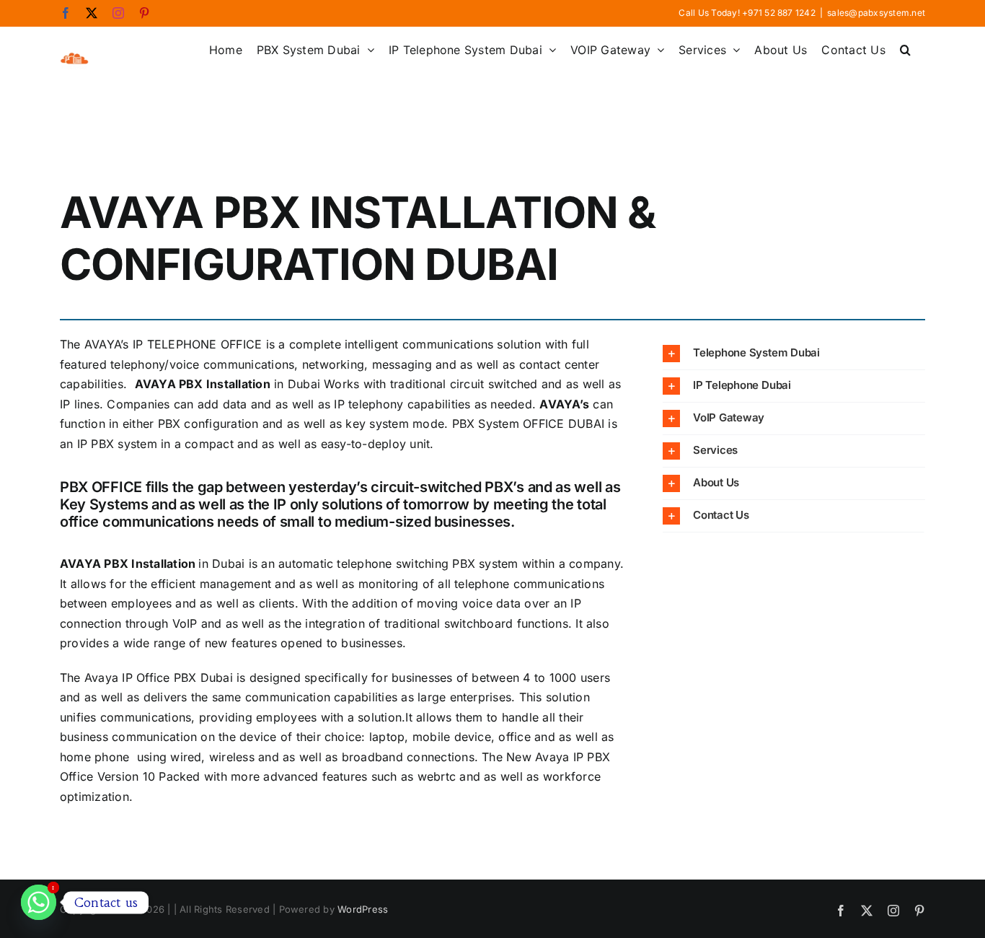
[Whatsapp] (38, 902)
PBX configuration (208, 423)
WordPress (362, 909)
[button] (905, 48)
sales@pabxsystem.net (876, 12)
